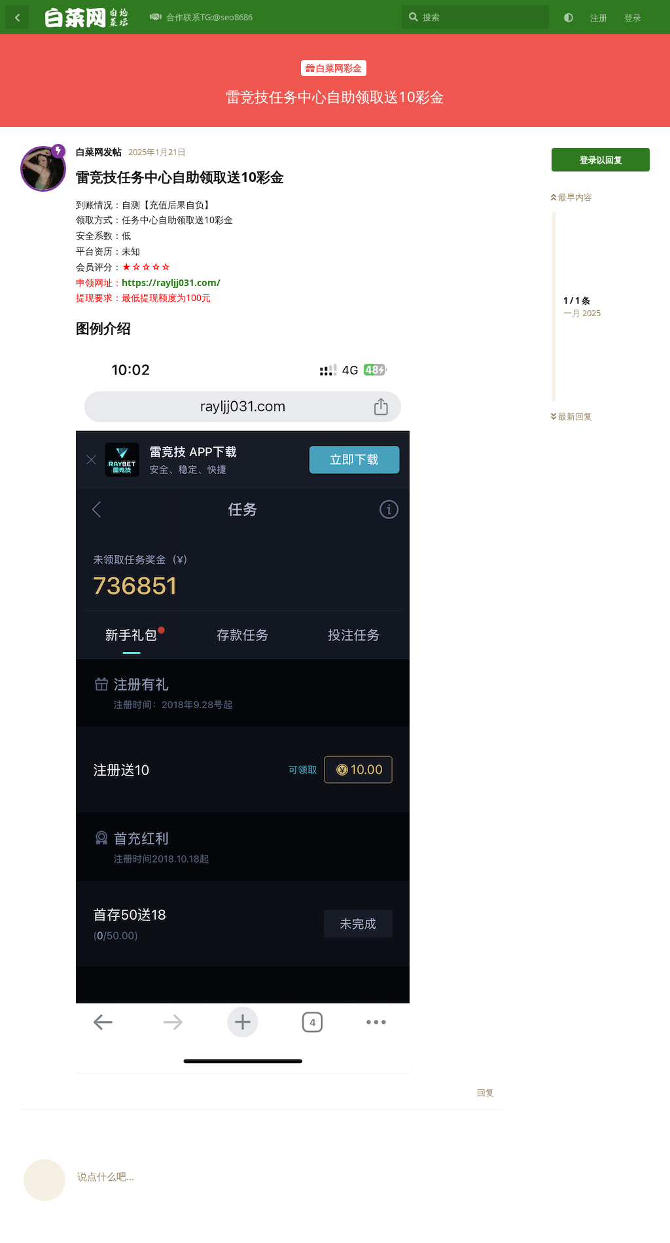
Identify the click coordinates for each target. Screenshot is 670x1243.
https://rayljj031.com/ (171, 282)
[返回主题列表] (17, 17)
